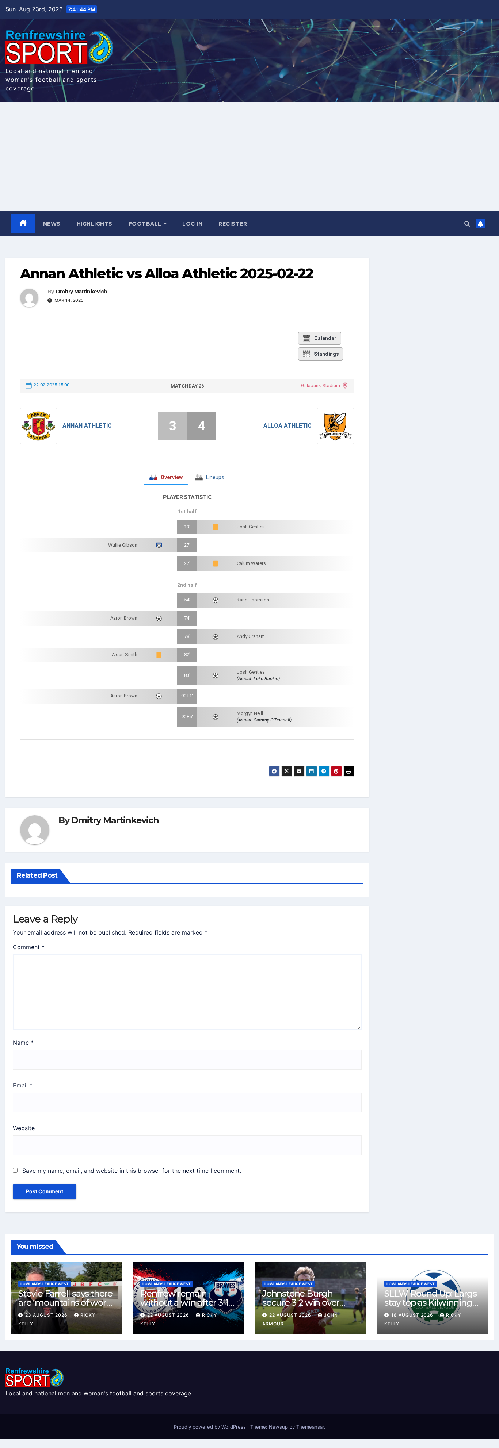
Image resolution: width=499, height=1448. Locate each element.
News (52, 223)
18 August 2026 (413, 1315)
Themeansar (310, 1427)
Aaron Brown (123, 618)
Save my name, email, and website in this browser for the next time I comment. (131, 1170)
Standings (326, 354)
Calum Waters (251, 563)
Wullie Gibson (122, 545)
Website (24, 1128)
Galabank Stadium (320, 385)
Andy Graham (251, 636)
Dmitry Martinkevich (81, 292)
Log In (192, 223)
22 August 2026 (169, 1315)
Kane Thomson (253, 599)
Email (23, 1085)
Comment (29, 947)
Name (23, 1042)
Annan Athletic (87, 425)
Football (146, 223)
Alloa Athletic (287, 425)
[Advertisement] (249, 156)
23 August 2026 (47, 1315)
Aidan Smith (124, 654)
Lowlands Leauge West (44, 1284)
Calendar (325, 338)
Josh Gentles (251, 526)
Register (232, 223)
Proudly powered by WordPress (210, 1427)
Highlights (95, 223)
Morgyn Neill (250, 713)
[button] (467, 223)
